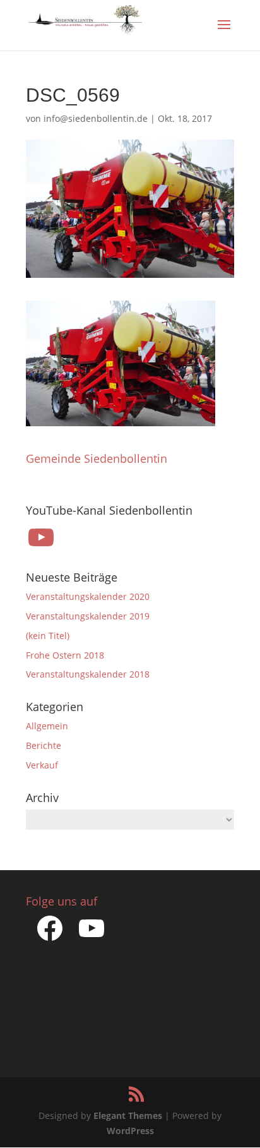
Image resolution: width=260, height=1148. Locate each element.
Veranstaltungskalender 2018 (88, 674)
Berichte (43, 745)
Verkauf (42, 765)
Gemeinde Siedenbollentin (96, 458)
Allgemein (47, 726)
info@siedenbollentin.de (96, 118)
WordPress (130, 1131)
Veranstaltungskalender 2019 (88, 616)
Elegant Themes (127, 1115)
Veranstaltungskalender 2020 (88, 596)
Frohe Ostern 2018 (65, 655)
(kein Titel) (47, 636)
